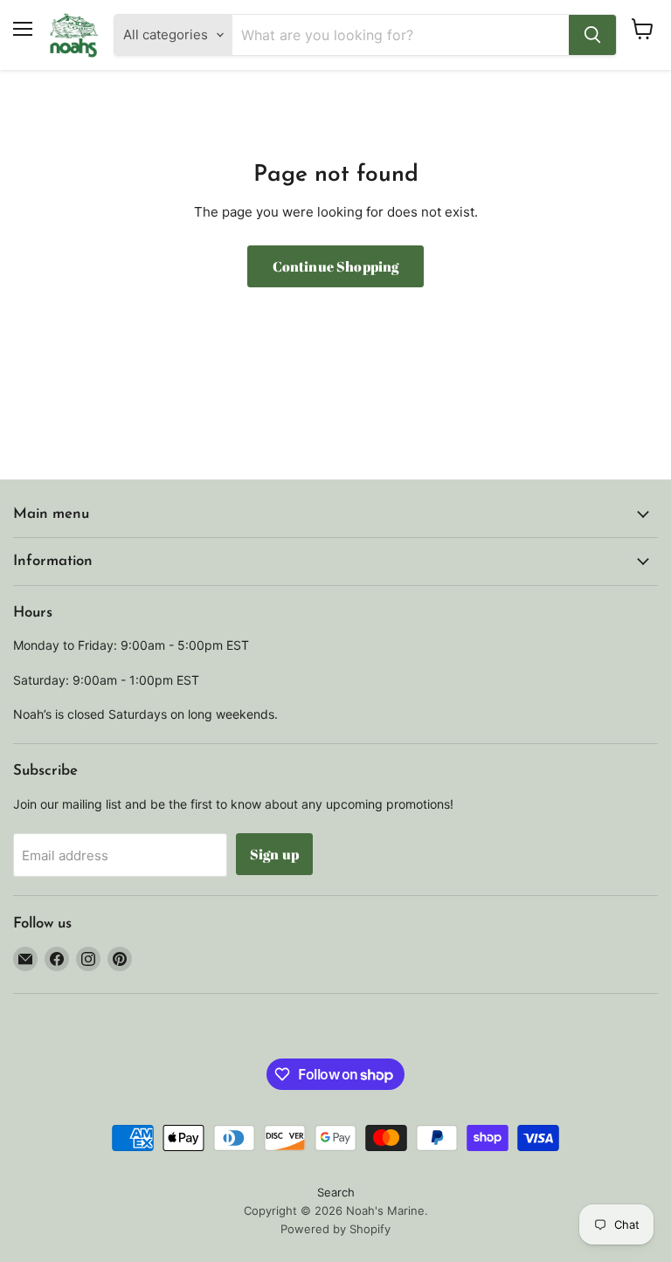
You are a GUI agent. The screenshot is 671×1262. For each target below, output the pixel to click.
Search (336, 1192)
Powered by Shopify (335, 1229)
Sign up (274, 854)
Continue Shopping (336, 266)
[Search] (592, 35)
